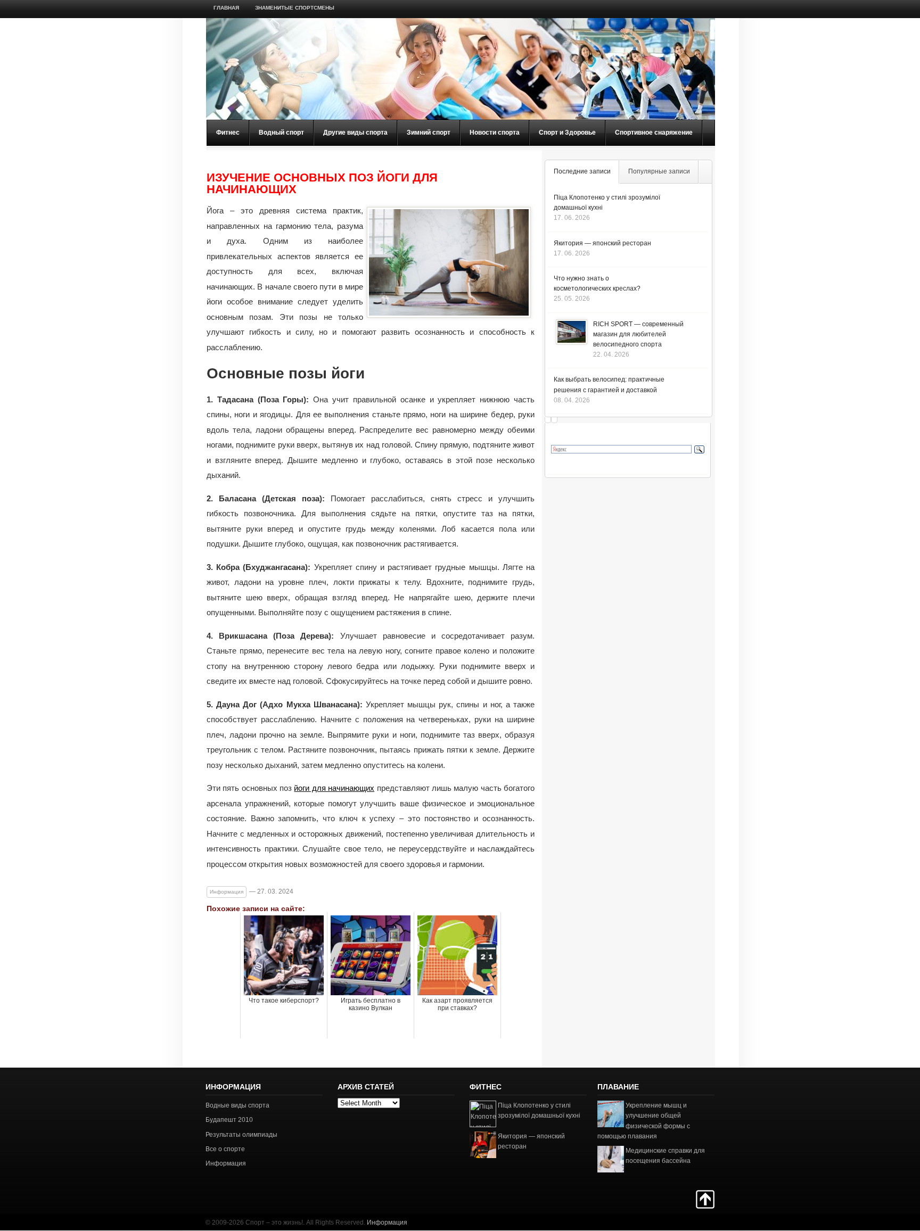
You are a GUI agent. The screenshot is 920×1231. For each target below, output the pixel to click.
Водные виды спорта (237, 1105)
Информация (226, 892)
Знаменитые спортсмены (294, 8)
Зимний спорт (428, 132)
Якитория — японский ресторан (602, 243)
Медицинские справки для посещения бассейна (665, 1155)
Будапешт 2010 (229, 1119)
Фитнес (228, 132)
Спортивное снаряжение (654, 132)
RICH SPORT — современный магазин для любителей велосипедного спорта (638, 334)
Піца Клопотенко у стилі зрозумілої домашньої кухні (539, 1110)
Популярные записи (659, 171)
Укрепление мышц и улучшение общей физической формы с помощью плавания (643, 1121)
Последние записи (582, 171)
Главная (226, 8)
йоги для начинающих (334, 787)
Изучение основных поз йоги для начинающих (322, 183)
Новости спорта (495, 132)
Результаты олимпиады (241, 1134)
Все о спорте (225, 1149)
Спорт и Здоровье (567, 132)
